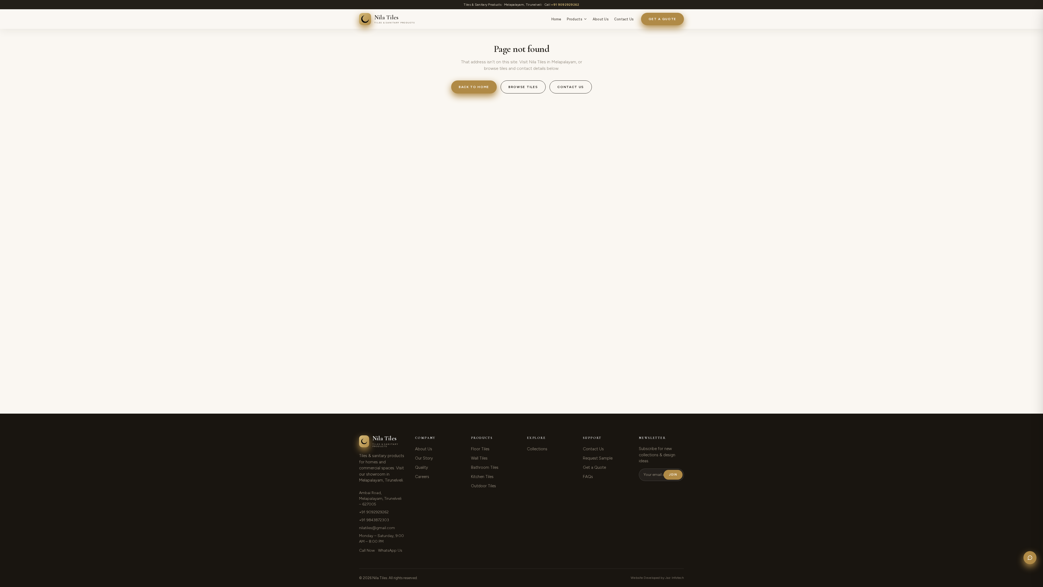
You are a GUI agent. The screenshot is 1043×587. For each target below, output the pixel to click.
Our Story (424, 458)
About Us (601, 19)
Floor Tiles (480, 449)
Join (673, 474)
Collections (537, 449)
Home (556, 19)
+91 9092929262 (565, 5)
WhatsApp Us (390, 550)
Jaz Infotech (674, 578)
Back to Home (474, 87)
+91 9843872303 (374, 520)
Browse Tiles (523, 87)
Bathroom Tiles (484, 467)
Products (574, 19)
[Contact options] (1029, 557)
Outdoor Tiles (483, 485)
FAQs (588, 476)
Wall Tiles (479, 458)
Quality (421, 467)
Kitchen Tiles (482, 476)
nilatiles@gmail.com (377, 528)
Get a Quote (662, 19)
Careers (422, 476)
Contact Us (624, 19)
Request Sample (597, 458)
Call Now (367, 550)
